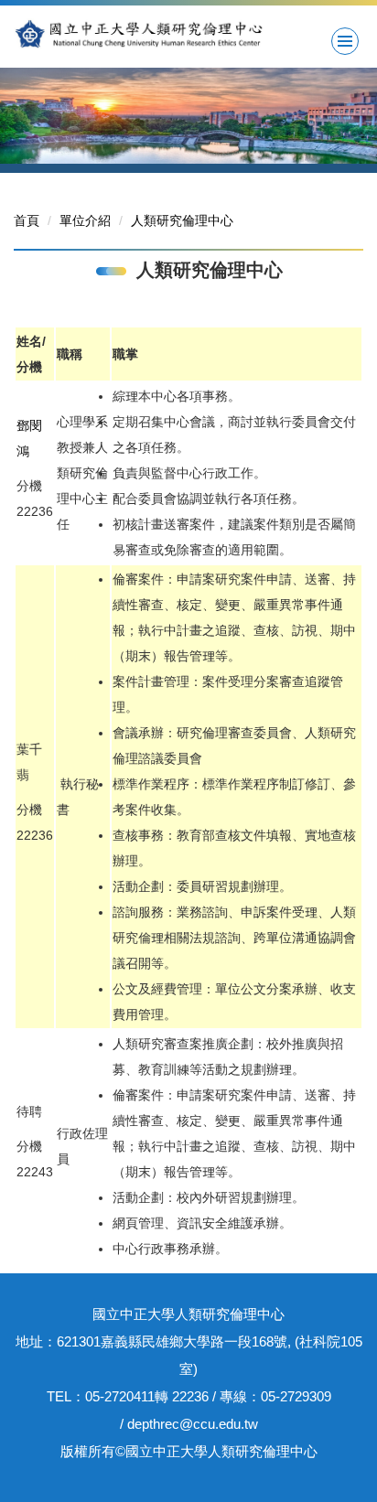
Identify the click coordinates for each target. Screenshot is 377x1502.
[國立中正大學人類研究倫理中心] (188, 33)
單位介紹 (85, 220)
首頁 (26, 220)
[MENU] (345, 41)
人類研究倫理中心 (182, 220)
